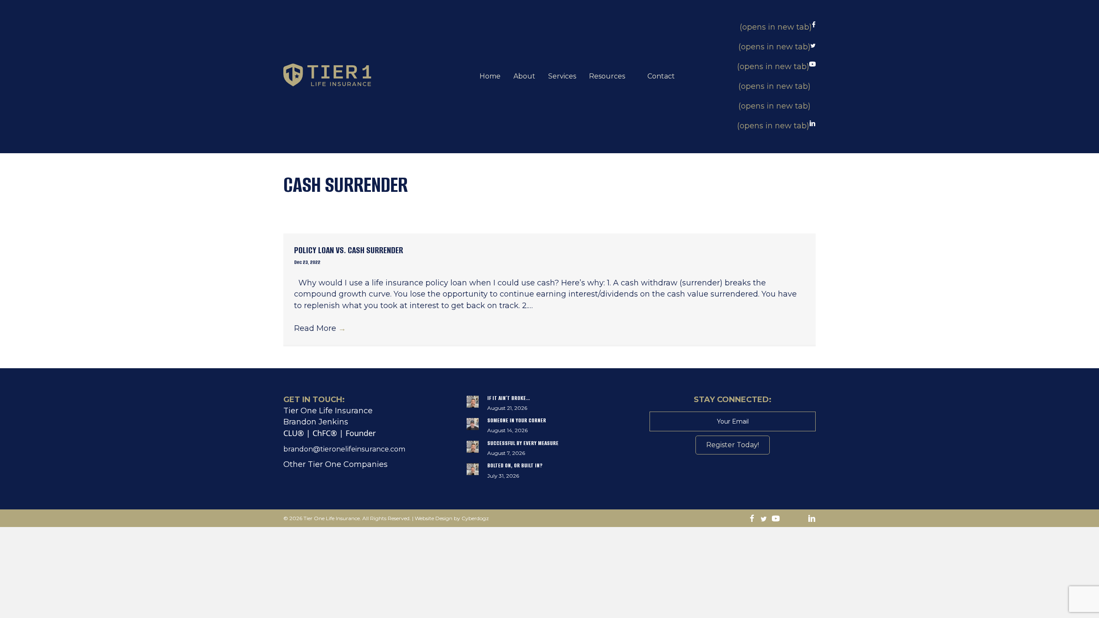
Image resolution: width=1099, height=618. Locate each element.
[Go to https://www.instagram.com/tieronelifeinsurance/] (788, 519)
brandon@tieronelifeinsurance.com (344, 449)
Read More (320, 328)
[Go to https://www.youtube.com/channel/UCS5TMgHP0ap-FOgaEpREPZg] (776, 519)
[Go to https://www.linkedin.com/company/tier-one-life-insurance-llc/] (812, 519)
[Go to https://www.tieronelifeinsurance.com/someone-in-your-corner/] (550, 427)
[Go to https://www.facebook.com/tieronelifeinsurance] (752, 519)
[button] (732, 445)
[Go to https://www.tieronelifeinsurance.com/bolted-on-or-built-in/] (550, 472)
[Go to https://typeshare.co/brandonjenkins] (800, 519)
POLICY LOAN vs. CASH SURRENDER (348, 250)
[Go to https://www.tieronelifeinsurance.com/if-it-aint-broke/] (550, 405)
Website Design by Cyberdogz (452, 518)
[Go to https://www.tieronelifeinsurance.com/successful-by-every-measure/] (550, 450)
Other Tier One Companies (335, 464)
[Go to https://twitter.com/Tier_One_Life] (764, 519)
